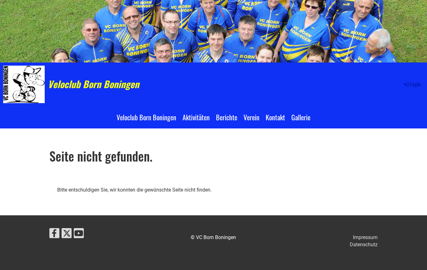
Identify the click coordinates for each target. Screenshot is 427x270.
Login (415, 84)
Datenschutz (364, 245)
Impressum (365, 237)
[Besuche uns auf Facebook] (54, 235)
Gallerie (300, 117)
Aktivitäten (196, 117)
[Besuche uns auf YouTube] (79, 235)
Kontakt (275, 117)
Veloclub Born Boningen (93, 84)
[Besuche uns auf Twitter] (67, 235)
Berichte (226, 117)
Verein (251, 117)
